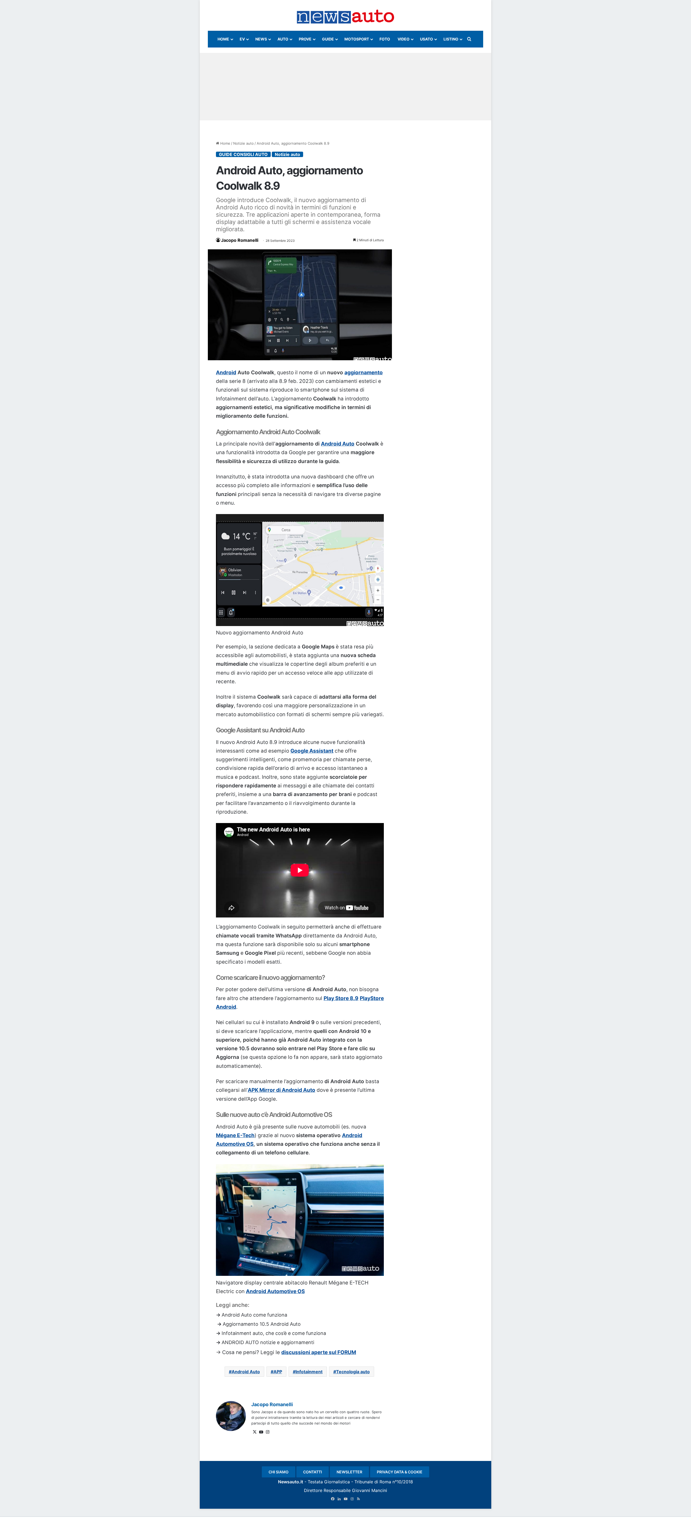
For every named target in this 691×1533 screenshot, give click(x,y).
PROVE (305, 39)
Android (226, 372)
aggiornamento (363, 372)
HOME (223, 39)
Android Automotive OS (275, 1291)
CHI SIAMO (279, 1472)
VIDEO (403, 39)
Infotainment (309, 1371)
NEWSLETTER (349, 1472)
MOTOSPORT (356, 39)
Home (224, 143)
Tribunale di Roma (372, 1481)
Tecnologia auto (353, 1371)
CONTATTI (312, 1472)
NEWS (261, 39)
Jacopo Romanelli (239, 240)
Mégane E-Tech (235, 1135)
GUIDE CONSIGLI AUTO (243, 154)
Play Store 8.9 (341, 998)
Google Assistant (311, 751)
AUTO (282, 39)
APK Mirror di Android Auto (281, 1090)
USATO (426, 39)
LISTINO (450, 39)
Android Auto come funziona (254, 1315)
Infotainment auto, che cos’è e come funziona (274, 1333)
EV (242, 39)
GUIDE (328, 39)
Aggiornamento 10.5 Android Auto (262, 1324)
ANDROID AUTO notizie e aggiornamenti (268, 1342)
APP (277, 1371)
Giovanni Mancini (369, 1490)
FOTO (385, 39)
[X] (254, 1432)
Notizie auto (243, 143)
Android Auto (337, 444)
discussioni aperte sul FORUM (318, 1352)
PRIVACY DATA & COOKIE (399, 1472)
